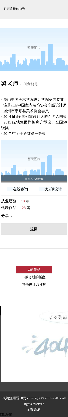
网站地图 (6, 414)
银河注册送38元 (14, 8)
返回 (34, 229)
